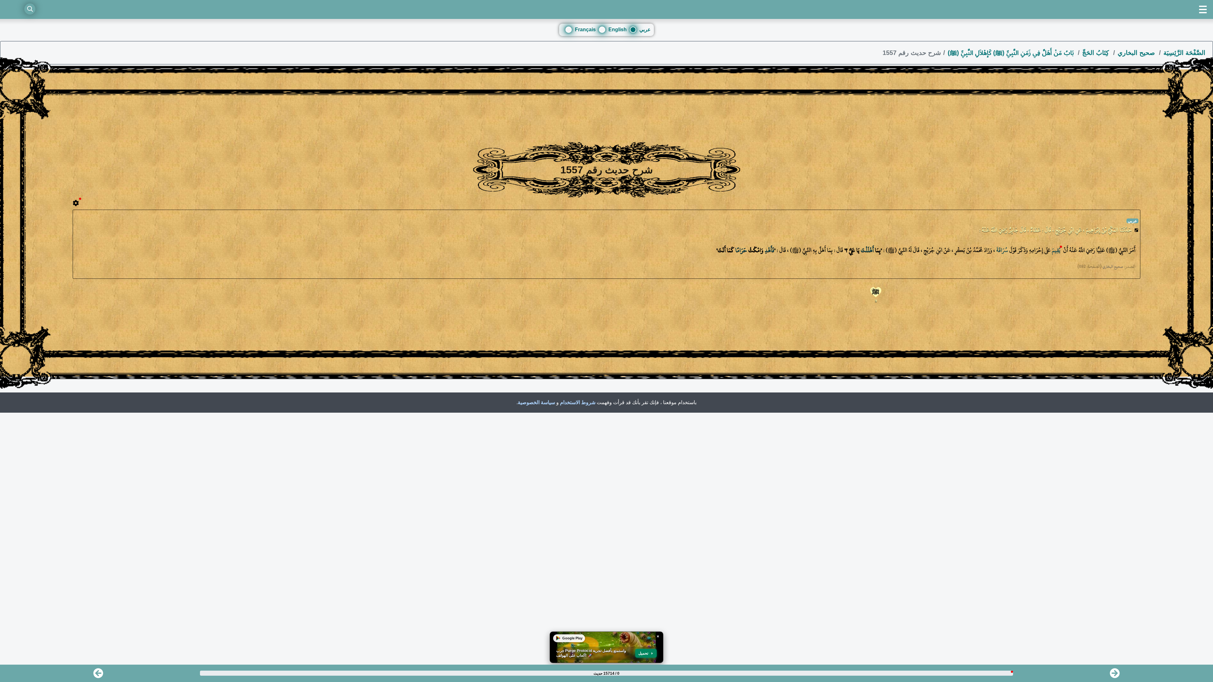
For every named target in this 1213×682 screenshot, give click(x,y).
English (617, 29)
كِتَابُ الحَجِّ (1096, 52)
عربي (645, 29)
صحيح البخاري (1137, 52)
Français (585, 29)
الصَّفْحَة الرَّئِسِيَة (1184, 52)
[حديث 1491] (98, 675)
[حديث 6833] (1115, 675)
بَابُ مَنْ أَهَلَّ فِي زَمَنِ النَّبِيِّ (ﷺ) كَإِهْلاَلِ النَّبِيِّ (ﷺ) (1012, 52)
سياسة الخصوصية (536, 402)
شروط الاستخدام (577, 402)
